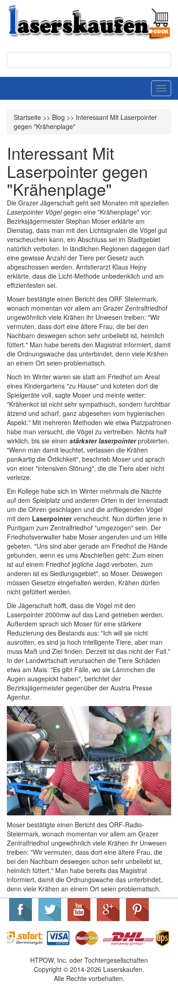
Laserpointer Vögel (34, 211)
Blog (58, 117)
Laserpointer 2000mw (38, 614)
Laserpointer (52, 518)
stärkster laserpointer (102, 440)
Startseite (27, 117)
